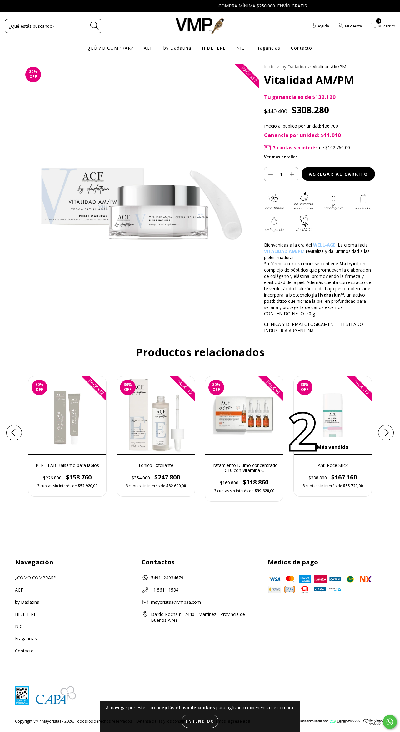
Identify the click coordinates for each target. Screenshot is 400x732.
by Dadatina (177, 48)
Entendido (200, 721)
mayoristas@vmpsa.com (176, 602)
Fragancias (267, 48)
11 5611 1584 (164, 590)
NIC (240, 48)
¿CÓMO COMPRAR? (110, 48)
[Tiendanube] (366, 723)
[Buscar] (94, 25)
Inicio (269, 67)
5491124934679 (167, 578)
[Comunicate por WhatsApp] (390, 722)
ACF (148, 48)
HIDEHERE (214, 48)
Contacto (301, 48)
